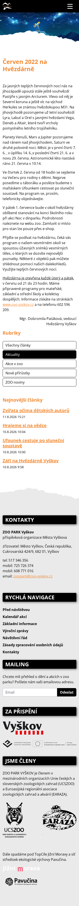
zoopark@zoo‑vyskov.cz (33, 576)
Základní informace (20, 623)
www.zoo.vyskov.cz (18, 304)
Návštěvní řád (15, 637)
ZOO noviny (15, 382)
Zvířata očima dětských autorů (36, 410)
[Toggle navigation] (70, 6)
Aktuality (12, 354)
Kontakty (11, 652)
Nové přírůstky (17, 373)
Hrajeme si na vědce (25, 425)
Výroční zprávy (15, 630)
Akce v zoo (14, 363)
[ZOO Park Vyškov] (7, 6)
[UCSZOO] (14, 819)
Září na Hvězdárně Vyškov (31, 461)
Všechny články (18, 345)
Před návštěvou (16, 609)
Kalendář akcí (15, 616)
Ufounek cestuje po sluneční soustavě (33, 443)
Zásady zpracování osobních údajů (33, 644)
